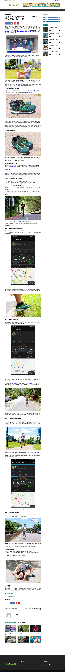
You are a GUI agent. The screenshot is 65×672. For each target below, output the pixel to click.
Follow (58, 19)
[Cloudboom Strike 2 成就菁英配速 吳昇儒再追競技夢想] (10, 639)
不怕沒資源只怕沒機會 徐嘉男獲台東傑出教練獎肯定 (33, 609)
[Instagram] (57, 0)
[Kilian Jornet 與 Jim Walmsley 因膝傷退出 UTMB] (23, 628)
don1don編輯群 (8, 21)
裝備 (9, 14)
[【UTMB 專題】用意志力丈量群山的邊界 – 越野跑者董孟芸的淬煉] (45, 35)
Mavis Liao (52, 36)
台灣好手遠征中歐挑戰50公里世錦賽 (11, 608)
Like (58, 17)
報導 (6, 14)
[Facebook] (55, 0)
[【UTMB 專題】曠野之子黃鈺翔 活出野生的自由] (45, 29)
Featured (53, 25)
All (50, 25)
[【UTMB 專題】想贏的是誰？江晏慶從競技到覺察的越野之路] (45, 41)
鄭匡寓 (52, 30)
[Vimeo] (59, 0)
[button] (58, 10)
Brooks (9, 599)
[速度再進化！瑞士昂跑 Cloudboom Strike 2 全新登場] (23, 639)
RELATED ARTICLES (10, 622)
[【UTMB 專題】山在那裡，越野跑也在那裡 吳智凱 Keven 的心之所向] (45, 47)
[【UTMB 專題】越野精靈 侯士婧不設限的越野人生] (45, 53)
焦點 (8, 14)
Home (6, 12)
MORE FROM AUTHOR (20, 622)
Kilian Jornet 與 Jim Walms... (22, 633)
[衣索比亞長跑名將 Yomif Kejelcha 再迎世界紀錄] (10, 628)
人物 (6, 642)
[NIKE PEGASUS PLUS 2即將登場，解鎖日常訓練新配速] (35, 628)
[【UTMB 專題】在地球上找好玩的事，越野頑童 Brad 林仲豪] (35, 639)
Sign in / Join (14, 0)
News (18, 642)
